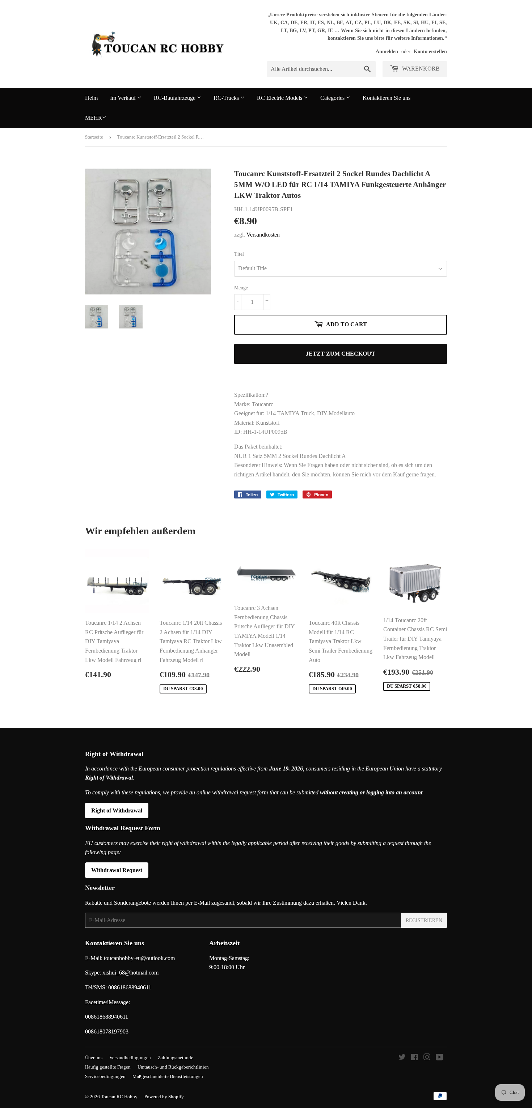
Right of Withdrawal (116, 810)
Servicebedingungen (105, 1076)
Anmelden (387, 51)
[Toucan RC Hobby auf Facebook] (414, 1058)
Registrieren (424, 920)
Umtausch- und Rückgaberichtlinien (173, 1067)
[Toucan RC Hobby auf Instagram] (427, 1058)
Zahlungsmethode (175, 1057)
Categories (333, 98)
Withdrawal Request (116, 870)
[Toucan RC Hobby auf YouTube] (439, 1058)
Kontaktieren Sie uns (386, 98)
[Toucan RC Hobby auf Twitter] (402, 1058)
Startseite (94, 137)
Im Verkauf (123, 98)
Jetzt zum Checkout (340, 354)
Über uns (93, 1057)
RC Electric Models (280, 98)
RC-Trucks (227, 98)
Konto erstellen (430, 51)
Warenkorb (420, 68)
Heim (91, 98)
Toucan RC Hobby (119, 1096)
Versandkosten (263, 235)
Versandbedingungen (130, 1057)
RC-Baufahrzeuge (175, 98)
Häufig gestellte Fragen (108, 1067)
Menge (241, 287)
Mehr (93, 118)
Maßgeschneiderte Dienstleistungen (167, 1076)
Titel (239, 254)
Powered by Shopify (164, 1096)
